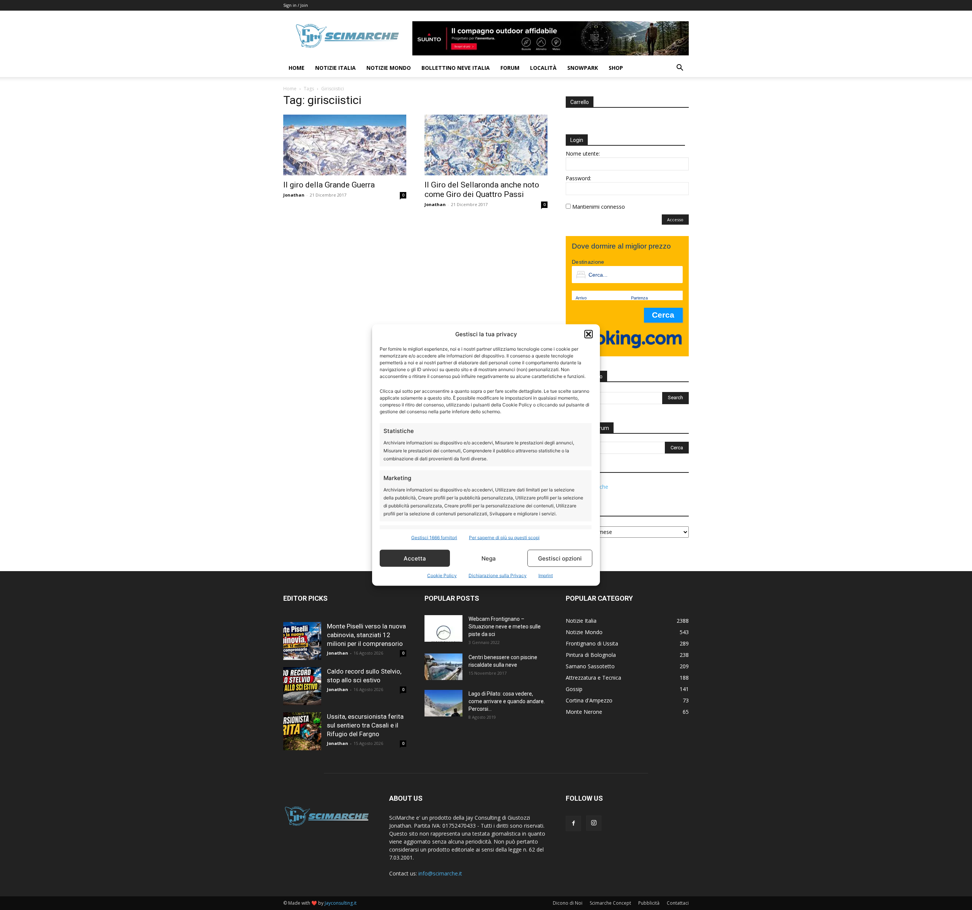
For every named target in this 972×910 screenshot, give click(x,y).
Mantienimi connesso (598, 206)
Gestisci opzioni (560, 558)
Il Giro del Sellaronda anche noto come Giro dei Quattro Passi (481, 189)
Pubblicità (649, 903)
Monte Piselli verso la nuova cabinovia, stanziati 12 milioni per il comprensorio (366, 634)
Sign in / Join (295, 5)
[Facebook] (573, 823)
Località (543, 67)
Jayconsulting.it (341, 903)
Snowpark (582, 67)
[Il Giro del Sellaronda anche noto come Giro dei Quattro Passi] (486, 145)
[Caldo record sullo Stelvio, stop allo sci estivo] (302, 686)
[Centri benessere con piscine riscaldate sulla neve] (443, 666)
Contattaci (678, 903)
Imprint (545, 575)
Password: (578, 178)
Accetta (415, 558)
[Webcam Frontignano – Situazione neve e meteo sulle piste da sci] (443, 628)
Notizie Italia (335, 67)
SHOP (616, 67)
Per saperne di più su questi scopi (504, 537)
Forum (509, 67)
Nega (488, 558)
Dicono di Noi (567, 903)
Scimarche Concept (610, 903)
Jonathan (294, 195)
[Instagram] (593, 823)
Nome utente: (583, 153)
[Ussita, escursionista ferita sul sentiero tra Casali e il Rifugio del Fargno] (302, 731)
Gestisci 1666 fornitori (434, 537)
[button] (588, 334)
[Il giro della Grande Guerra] (344, 145)
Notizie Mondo (388, 67)
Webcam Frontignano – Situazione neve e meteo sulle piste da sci (505, 626)
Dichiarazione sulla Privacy (498, 575)
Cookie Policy (442, 575)
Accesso (675, 219)
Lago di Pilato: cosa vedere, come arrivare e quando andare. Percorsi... (507, 701)
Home (297, 67)
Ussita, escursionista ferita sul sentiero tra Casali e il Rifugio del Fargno (365, 725)
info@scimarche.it (440, 873)
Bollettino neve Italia (455, 67)
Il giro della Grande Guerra (329, 184)
